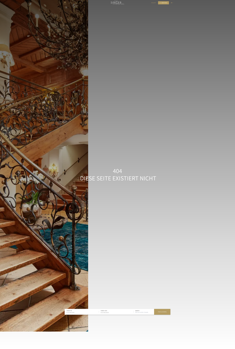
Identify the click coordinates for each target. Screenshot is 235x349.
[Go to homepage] (117, 2)
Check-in (69, 310)
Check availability (162, 311)
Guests (137, 310)
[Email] (76, 3)
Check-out (104, 310)
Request (153, 2)
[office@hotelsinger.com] (80, 3)
